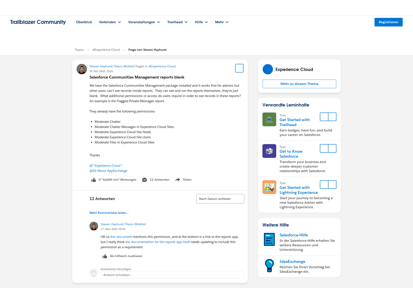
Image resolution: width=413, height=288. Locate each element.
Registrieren (388, 22)
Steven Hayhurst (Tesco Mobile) (112, 66)
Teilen (183, 180)
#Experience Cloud (106, 50)
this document (121, 237)
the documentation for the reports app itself (157, 242)
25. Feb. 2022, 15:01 (101, 71)
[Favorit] (239, 68)
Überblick (84, 22)
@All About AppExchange (108, 171)
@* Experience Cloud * (106, 165)
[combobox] (220, 198)
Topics (79, 50)
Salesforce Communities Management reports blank (136, 77)
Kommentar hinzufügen (116, 269)
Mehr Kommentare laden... (109, 213)
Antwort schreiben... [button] (117, 275)
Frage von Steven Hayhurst (147, 50)
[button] (299, 84)
